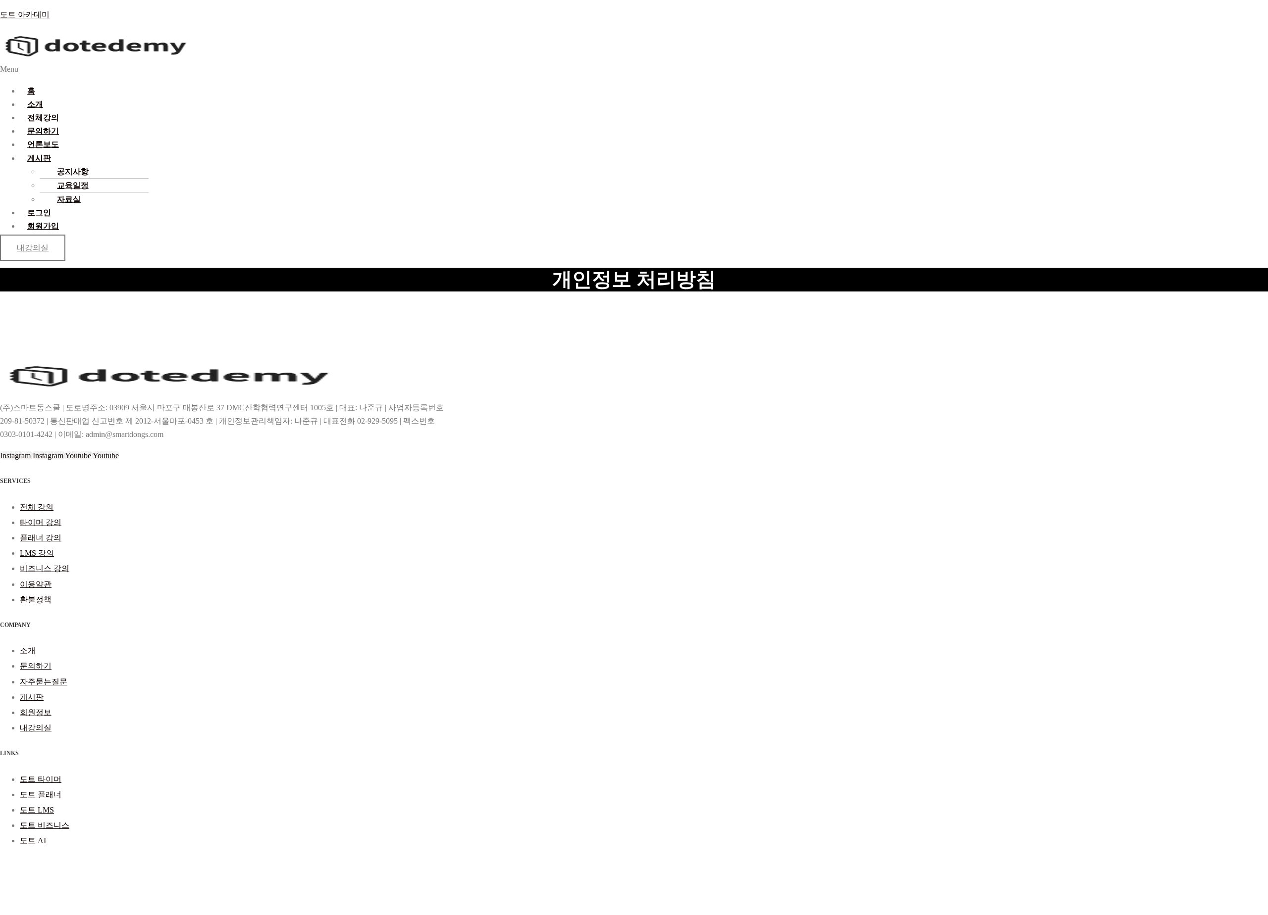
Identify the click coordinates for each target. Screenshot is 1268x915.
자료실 (69, 199)
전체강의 (43, 117)
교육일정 (73, 185)
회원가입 (43, 226)
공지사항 (73, 171)
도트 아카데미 (25, 14)
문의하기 (43, 131)
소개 (35, 104)
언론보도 (43, 144)
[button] (439, 69)
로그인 (39, 212)
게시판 (39, 158)
